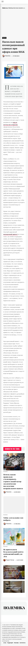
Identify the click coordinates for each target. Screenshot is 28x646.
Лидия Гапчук (10, 560)
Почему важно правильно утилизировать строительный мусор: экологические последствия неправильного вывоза (13, 481)
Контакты (22, 642)
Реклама (16, 642)
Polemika (7, 56)
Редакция (10, 642)
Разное (4, 37)
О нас (4, 642)
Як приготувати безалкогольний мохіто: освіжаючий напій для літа (13, 553)
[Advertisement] (14, 23)
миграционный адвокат (10, 234)
